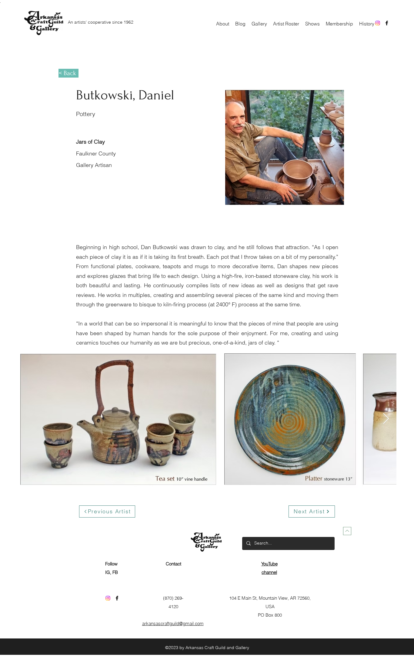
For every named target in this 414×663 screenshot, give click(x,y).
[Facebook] (387, 23)
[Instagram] (378, 23)
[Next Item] (385, 419)
